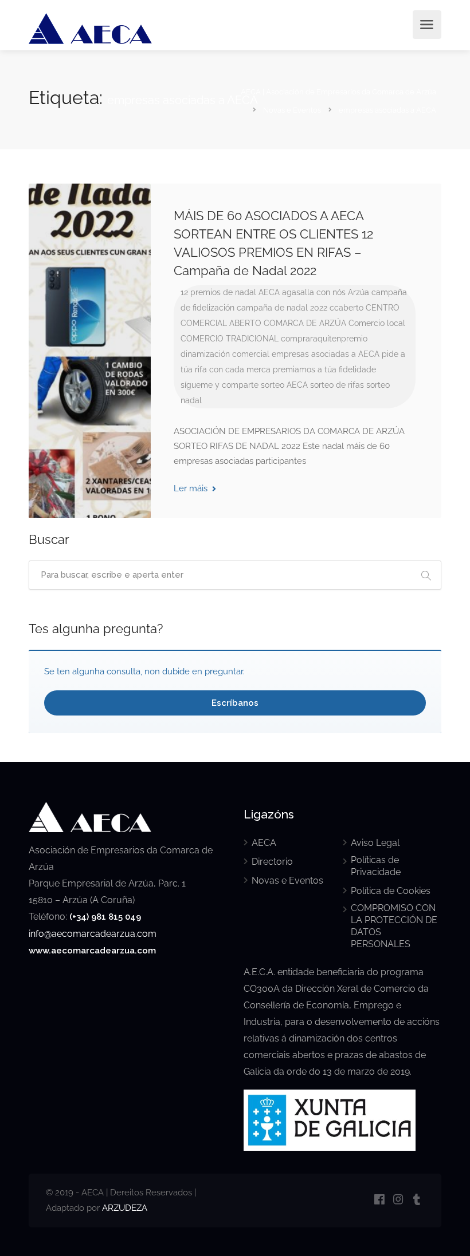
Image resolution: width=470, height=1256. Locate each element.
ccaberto (346, 307)
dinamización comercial (225, 354)
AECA (269, 292)
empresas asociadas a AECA (325, 354)
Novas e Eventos (287, 880)
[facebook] (379, 1200)
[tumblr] (417, 1200)
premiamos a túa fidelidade (324, 369)
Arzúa (358, 292)
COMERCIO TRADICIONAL (230, 338)
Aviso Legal (375, 842)
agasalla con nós (314, 292)
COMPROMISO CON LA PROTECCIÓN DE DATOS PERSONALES (394, 926)
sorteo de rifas (337, 384)
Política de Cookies (390, 890)
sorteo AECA (284, 384)
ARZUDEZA (124, 1208)
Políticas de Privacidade (376, 865)
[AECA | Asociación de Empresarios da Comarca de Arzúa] (90, 30)
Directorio (272, 861)
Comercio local (376, 323)
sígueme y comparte (219, 384)
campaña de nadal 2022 (282, 307)
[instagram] (398, 1200)
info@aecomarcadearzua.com (92, 933)
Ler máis (192, 488)
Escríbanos (234, 703)
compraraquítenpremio (324, 338)
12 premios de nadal (218, 292)
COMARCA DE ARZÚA (305, 323)
